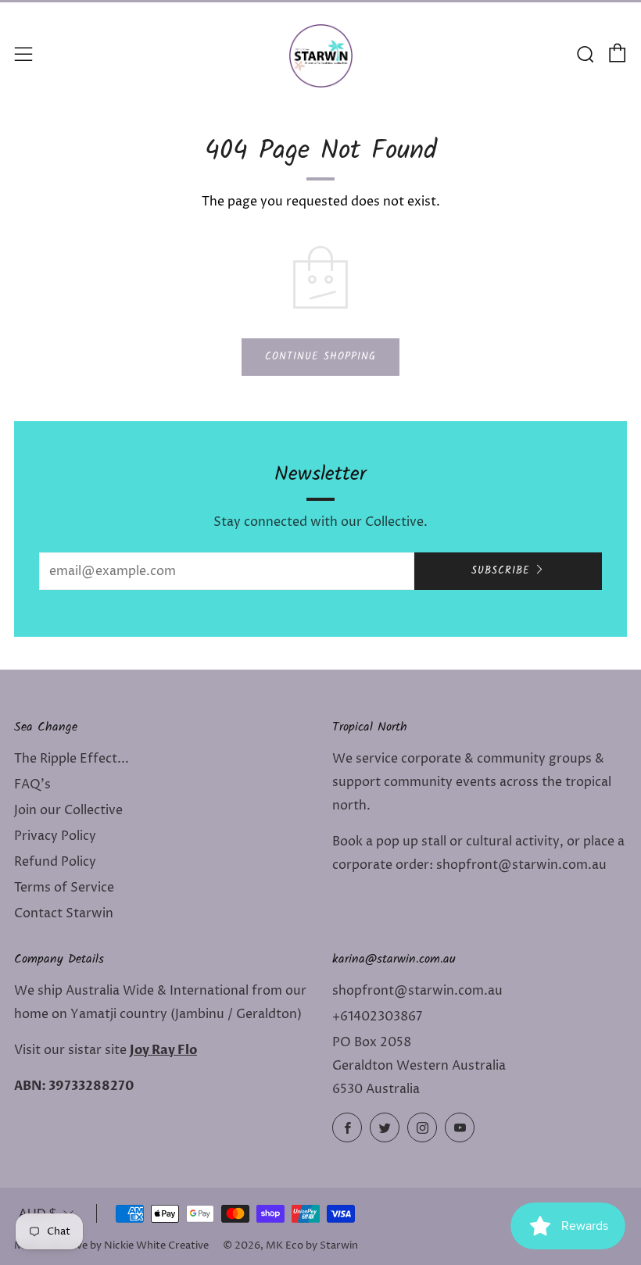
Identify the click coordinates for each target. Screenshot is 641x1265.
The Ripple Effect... (71, 758)
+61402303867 (377, 1016)
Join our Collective (68, 810)
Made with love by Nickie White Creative (111, 1245)
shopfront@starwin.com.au (417, 990)
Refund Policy (55, 861)
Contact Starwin (63, 913)
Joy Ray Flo (163, 1050)
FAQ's (32, 784)
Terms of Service (64, 887)
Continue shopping (320, 356)
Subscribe (500, 571)
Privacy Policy (55, 836)
